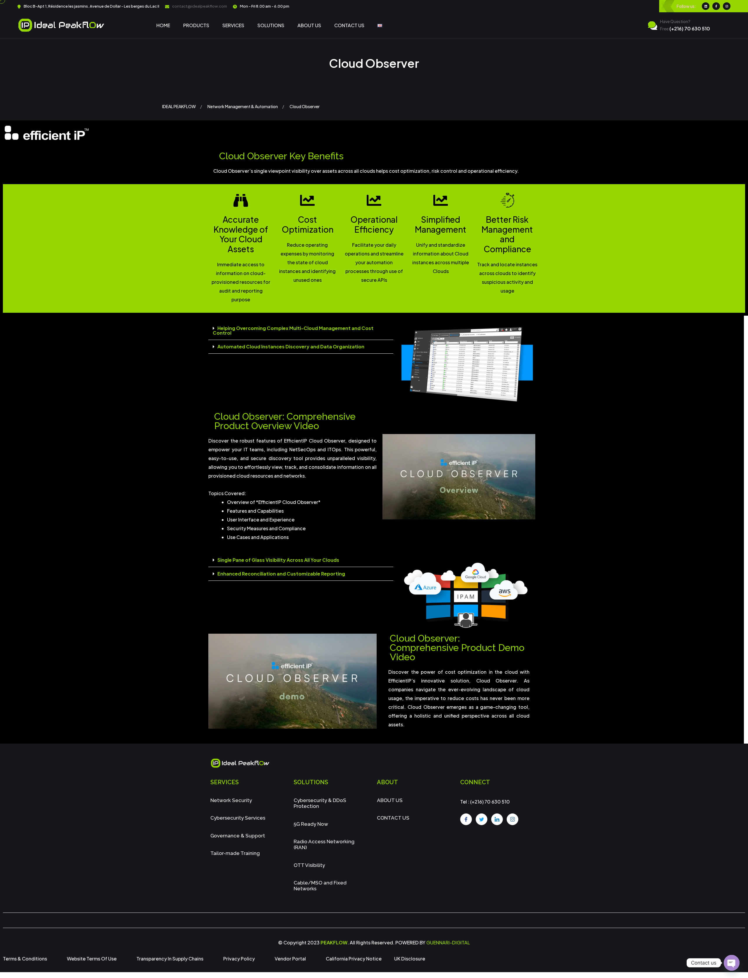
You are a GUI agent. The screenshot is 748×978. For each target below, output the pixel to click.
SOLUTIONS (270, 25)
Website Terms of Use (92, 958)
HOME (163, 25)
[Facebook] (466, 819)
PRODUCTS (196, 25)
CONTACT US (349, 25)
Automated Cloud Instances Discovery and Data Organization (290, 346)
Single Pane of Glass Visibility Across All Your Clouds (278, 560)
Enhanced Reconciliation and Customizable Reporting (281, 574)
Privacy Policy (239, 958)
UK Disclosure (409, 958)
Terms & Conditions (25, 958)
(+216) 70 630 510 (685, 28)
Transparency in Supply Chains (169, 958)
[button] (300, 331)
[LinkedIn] (497, 819)
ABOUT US (309, 25)
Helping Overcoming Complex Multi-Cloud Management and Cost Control (293, 330)
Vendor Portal (290, 958)
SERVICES (233, 25)
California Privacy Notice (354, 958)
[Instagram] (512, 819)
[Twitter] (481, 819)
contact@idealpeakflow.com (199, 6)
